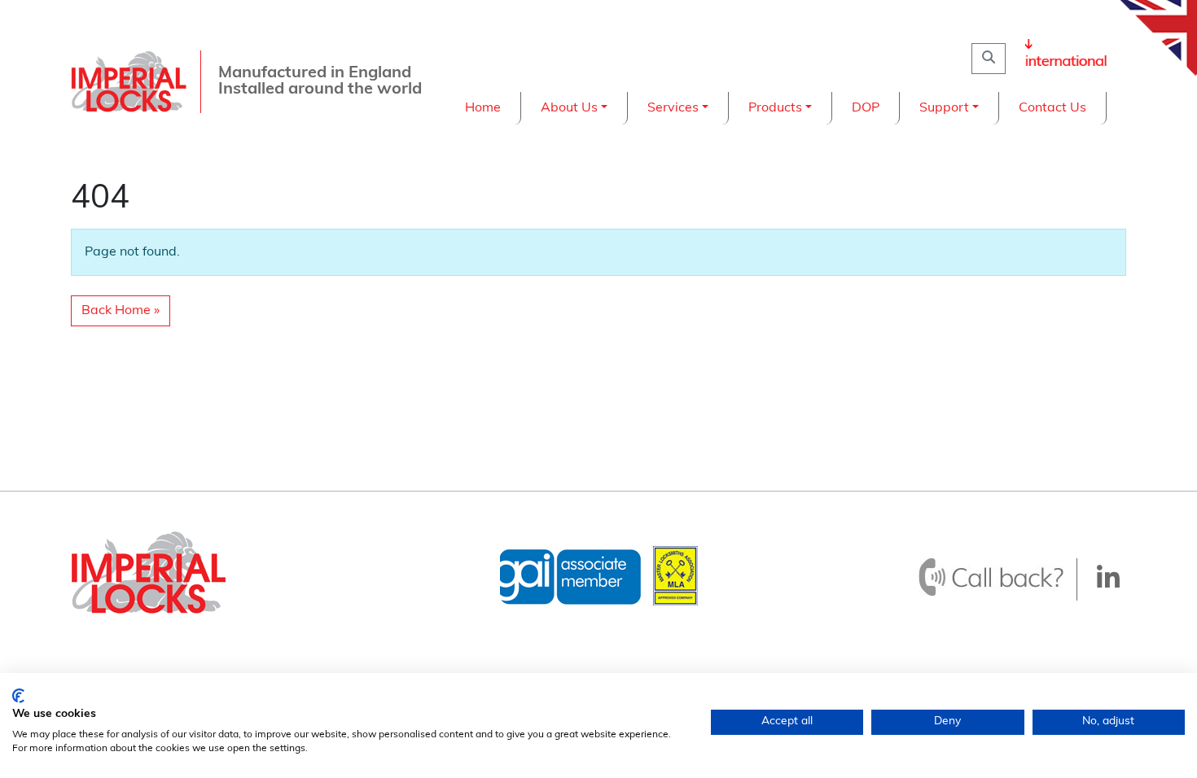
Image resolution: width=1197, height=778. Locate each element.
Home (483, 108)
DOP (865, 108)
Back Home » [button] (120, 310)
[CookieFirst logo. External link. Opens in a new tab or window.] (18, 695)
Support (944, 108)
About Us (569, 108)
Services (673, 108)
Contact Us (1052, 108)
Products (775, 108)
